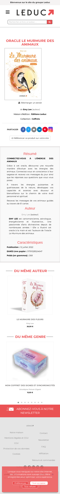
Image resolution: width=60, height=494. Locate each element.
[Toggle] (6, 12)
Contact (44, 433)
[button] (23, 74)
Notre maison (16, 432)
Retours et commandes (43, 460)
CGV (16, 443)
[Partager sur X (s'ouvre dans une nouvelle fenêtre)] (28, 129)
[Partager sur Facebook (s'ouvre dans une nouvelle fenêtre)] (23, 129)
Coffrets (36, 119)
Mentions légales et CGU (16, 438)
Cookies (16, 454)
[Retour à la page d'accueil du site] (35, 12)
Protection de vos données (16, 448)
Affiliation (43, 453)
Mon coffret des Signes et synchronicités (30, 385)
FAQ (43, 446)
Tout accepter (39, 483)
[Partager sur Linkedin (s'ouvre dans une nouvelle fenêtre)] (39, 129)
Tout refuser (30, 486)
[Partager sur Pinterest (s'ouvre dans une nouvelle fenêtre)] (45, 129)
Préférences (20, 483)
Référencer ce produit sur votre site (31, 138)
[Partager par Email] (34, 129)
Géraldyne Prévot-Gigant (30, 389)
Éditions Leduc (38, 114)
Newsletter (43, 440)
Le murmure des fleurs (30, 319)
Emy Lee (27, 109)
